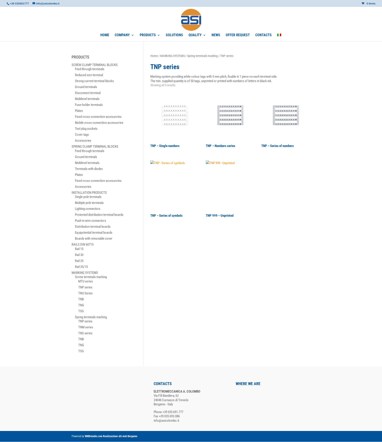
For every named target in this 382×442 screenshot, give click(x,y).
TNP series (85, 287)
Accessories (83, 141)
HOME (104, 35)
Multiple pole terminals (89, 203)
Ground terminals (86, 87)
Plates (79, 111)
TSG (81, 311)
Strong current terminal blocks (94, 81)
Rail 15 (79, 249)
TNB (81, 299)
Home (154, 56)
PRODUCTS (148, 35)
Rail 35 (79, 261)
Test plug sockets (86, 129)
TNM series (85, 327)
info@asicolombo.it (166, 421)
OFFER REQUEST (238, 35)
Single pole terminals (88, 197)
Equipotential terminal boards (93, 233)
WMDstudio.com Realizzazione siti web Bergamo (111, 436)
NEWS (216, 35)
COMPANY (122, 35)
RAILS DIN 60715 (83, 244)
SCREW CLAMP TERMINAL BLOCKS (95, 65)
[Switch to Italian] (279, 37)
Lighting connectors (87, 209)
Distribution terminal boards (93, 227)
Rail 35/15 (81, 267)
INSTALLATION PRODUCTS (89, 193)
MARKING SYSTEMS (172, 56)
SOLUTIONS (174, 35)
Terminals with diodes (89, 169)
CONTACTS (263, 35)
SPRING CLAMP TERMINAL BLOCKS (95, 147)
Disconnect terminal (88, 93)
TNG (81, 305)
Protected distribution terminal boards (99, 215)
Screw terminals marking (91, 277)
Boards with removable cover (93, 239)
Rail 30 (79, 255)
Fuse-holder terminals (89, 105)
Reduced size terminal (89, 75)
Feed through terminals (89, 69)
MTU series (85, 281)
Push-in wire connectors (90, 221)
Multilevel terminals (87, 99)
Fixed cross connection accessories (98, 117)
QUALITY (195, 35)
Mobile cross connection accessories (99, 123)
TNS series (85, 333)
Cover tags (82, 135)
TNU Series (85, 293)
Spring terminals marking (202, 56)
